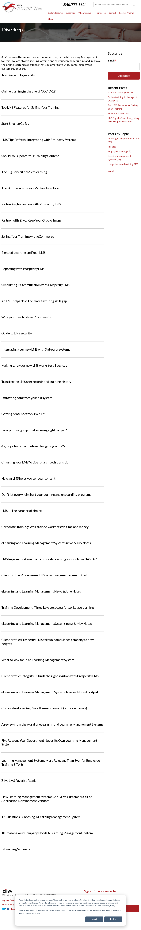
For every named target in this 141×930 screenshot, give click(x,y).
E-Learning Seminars (15, 849)
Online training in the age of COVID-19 (28, 91)
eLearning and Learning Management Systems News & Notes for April (49, 692)
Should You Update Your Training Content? (30, 156)
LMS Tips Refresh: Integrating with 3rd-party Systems (38, 140)
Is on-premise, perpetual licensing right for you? (34, 430)
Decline (113, 919)
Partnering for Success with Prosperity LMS (31, 204)
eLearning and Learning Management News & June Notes (41, 591)
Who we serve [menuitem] (84, 13)
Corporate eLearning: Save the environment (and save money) (44, 708)
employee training (119, 151)
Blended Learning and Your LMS (23, 252)
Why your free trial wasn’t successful (26, 317)
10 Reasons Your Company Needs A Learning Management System (47, 833)
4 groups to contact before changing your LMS (33, 446)
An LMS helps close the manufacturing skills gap (34, 301)
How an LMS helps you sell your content (28, 478)
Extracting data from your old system (26, 398)
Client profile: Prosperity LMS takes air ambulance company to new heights (47, 642)
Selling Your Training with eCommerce (27, 236)
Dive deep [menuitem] (101, 13)
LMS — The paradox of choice (21, 511)
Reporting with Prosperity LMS (22, 269)
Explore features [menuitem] (55, 13)
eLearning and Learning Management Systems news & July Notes (46, 543)
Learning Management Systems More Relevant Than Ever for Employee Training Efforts (50, 762)
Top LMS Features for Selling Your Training (30, 107)
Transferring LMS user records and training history (36, 382)
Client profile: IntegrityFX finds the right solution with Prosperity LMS (49, 676)
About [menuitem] (50, 19)
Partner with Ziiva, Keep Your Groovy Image (31, 220)
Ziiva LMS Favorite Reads (18, 780)
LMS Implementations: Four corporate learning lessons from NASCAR (49, 559)
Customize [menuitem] (70, 13)
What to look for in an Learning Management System (37, 660)
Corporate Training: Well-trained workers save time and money (44, 527)
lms (112, 146)
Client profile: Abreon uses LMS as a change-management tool (44, 575)
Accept (94, 919)
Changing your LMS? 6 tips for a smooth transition (35, 462)
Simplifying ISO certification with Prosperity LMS (35, 285)
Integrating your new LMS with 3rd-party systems (35, 349)
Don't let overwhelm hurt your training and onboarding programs (46, 494)
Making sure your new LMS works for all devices (34, 365)
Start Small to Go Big (15, 123)
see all (111, 171)
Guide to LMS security (16, 333)
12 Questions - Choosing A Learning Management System (41, 817)
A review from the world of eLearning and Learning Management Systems (52, 724)
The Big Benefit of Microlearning (24, 172)
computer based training (123, 164)
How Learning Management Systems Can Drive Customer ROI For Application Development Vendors (46, 799)
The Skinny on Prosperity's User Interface (30, 188)
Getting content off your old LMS (24, 414)
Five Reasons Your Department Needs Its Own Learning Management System (49, 742)
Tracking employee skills (18, 75)
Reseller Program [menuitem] (127, 13)
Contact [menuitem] (112, 13)
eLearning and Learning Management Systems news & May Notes (46, 623)
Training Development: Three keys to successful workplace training (47, 607)
